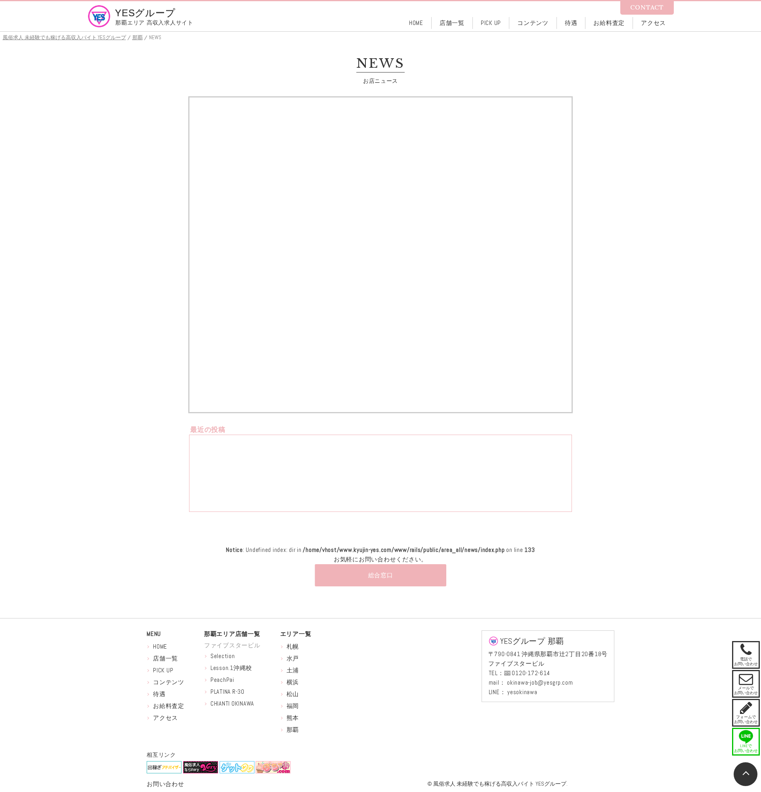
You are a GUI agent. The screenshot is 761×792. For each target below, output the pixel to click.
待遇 (159, 694)
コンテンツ (168, 682)
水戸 (293, 658)
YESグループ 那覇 (532, 641)
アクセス (165, 717)
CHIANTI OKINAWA (232, 703)
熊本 (293, 717)
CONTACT (647, 7)
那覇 (293, 729)
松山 (293, 694)
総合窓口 (380, 575)
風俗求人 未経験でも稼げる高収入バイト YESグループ (499, 783)
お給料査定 (168, 706)
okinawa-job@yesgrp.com (540, 682)
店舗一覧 (165, 658)
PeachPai (222, 679)
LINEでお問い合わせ (746, 748)
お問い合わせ (165, 784)
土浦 (293, 670)
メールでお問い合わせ (746, 683)
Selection (222, 656)
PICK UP (163, 670)
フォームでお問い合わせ (746, 712)
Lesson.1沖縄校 (231, 668)
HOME (160, 646)
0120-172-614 (531, 673)
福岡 (293, 706)
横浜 (293, 682)
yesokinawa (522, 692)
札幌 (293, 646)
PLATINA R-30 (227, 691)
